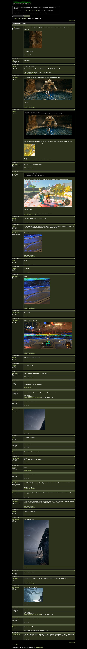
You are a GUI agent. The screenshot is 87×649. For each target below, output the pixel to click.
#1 (74, 25)
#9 (74, 224)
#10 (74, 230)
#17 (74, 363)
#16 (74, 355)
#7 (74, 171)
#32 (74, 509)
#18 (74, 371)
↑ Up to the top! (15, 644)
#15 (74, 318)
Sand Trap (26, 55)
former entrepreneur (28, 222)
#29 (74, 480)
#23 (74, 435)
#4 (74, 75)
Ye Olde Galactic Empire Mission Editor (32, 397)
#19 (74, 380)
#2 (74, 58)
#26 (74, 456)
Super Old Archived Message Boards (31, 10)
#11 (74, 258)
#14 (74, 310)
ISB (14, 68)
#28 (74, 473)
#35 (74, 576)
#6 (74, 162)
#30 (74, 490)
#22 (74, 407)
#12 (74, 266)
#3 (74, 64)
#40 (74, 632)
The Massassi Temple (38, 647)
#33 (74, 517)
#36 (74, 585)
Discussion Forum (22, 18)
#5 (74, 109)
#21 (74, 400)
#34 (74, 570)
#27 (74, 465)
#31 (74, 499)
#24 (74, 442)
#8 (74, 216)
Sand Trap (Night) (32, 55)
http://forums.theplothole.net (30, 73)
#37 (74, 607)
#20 (74, 390)
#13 (74, 274)
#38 (74, 617)
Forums (15, 18)
